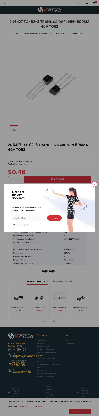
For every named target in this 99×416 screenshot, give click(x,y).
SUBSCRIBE (54, 218)
